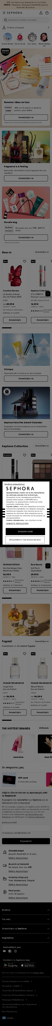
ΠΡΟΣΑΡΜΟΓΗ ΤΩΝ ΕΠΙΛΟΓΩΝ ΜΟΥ (25, 540)
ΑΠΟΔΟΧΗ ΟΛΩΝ (25, 531)
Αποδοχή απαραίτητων (14, 484)
